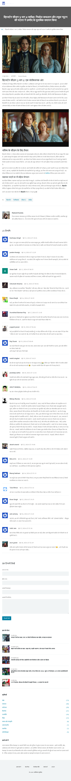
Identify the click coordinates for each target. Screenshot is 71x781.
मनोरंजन (35, 707)
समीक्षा (30, 200)
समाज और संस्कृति (35, 721)
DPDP (53, 767)
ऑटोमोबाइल (35, 732)
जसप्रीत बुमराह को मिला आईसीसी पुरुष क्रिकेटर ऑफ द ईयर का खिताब (30, 659)
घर (2, 29)
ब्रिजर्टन (8, 200)
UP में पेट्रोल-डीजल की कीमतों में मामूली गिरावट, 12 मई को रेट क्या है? (30, 682)
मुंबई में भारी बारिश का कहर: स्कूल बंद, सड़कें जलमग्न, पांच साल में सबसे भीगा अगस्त (33, 648)
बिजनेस (35, 711)
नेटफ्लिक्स (16, 200)
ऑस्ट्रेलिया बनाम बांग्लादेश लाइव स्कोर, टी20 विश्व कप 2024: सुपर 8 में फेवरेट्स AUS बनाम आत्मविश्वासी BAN (39, 671)
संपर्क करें (45, 767)
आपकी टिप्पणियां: (6, 597)
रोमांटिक (47, 173)
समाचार (35, 704)
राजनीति (35, 714)
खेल (35, 700)
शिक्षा (35, 718)
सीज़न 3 (23, 200)
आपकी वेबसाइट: (6, 588)
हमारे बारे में (18, 767)
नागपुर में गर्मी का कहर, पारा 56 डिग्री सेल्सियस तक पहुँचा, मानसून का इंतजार (31, 637)
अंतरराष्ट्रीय (35, 725)
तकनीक (35, 728)
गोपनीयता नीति (36, 767)
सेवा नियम (27, 767)
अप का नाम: (5, 570)
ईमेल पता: (4, 579)
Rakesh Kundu (22, 76)
